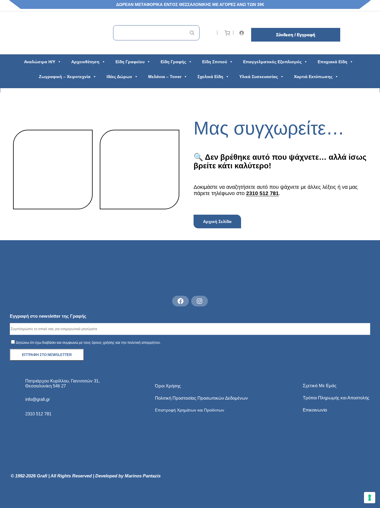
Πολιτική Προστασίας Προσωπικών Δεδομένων (201, 398)
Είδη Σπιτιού (214, 61)
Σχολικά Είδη (210, 76)
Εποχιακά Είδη (332, 61)
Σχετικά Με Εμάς (319, 385)
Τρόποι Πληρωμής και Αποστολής (336, 397)
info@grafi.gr (37, 399)
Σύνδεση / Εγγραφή (295, 34)
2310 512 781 (262, 193)
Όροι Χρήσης (168, 385)
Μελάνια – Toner (164, 76)
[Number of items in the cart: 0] (227, 32)
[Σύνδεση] (242, 33)
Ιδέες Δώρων (119, 76)
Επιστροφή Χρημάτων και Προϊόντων (189, 410)
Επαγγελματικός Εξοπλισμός (272, 61)
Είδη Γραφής (173, 61)
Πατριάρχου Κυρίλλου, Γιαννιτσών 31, (62, 380)
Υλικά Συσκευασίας (258, 76)
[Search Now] (192, 33)
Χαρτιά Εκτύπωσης (313, 76)
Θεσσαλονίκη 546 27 (45, 385)
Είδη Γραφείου (130, 61)
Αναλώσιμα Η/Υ (39, 61)
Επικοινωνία (315, 409)
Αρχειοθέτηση (85, 61)
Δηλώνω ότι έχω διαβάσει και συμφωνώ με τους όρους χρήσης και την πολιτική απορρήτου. (88, 343)
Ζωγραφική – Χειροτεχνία (65, 76)
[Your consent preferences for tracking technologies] (369, 497)
